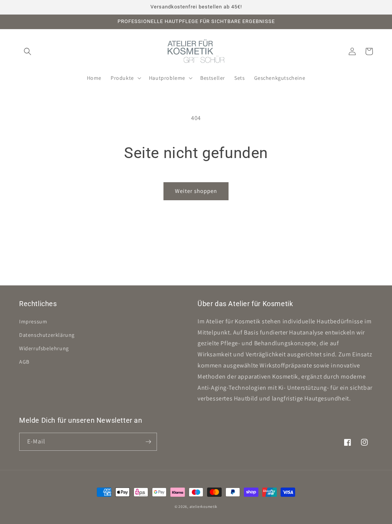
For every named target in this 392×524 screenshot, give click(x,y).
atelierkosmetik (203, 506)
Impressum (33, 321)
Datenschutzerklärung (47, 334)
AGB (24, 361)
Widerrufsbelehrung (44, 348)
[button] (27, 51)
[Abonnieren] (148, 442)
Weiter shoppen (196, 190)
